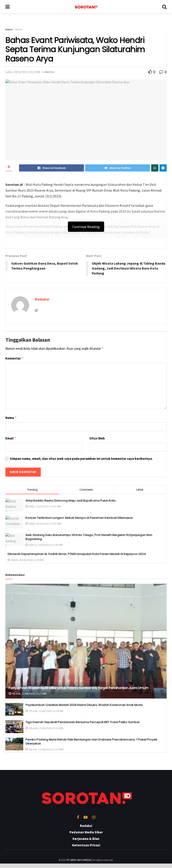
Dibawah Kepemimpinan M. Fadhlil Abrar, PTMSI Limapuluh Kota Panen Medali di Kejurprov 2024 (77, 554)
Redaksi (42, 299)
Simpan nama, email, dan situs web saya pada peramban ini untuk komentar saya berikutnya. (81, 458)
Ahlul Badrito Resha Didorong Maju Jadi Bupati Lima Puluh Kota (71, 500)
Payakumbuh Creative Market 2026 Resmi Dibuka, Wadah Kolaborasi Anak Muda (84, 705)
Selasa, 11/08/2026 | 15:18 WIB (45, 711)
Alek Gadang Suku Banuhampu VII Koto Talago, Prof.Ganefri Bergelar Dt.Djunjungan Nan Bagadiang (89, 537)
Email (10, 438)
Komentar (14, 358)
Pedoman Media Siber (86, 832)
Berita (18, 29)
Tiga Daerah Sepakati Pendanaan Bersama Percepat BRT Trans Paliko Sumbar (83, 722)
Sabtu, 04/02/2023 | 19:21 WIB (22, 72)
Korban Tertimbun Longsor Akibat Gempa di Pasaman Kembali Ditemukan (79, 518)
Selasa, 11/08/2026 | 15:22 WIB (29, 693)
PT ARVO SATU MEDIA (79, 860)
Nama (11, 418)
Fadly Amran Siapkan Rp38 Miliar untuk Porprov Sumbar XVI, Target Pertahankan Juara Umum (79, 688)
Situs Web (97, 438)
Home (8, 29)
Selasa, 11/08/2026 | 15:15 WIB (45, 728)
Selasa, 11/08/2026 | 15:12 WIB (45, 749)
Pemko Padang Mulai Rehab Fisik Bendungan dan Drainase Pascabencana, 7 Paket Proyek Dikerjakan (91, 741)
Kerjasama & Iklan (86, 839)
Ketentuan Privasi (86, 845)
